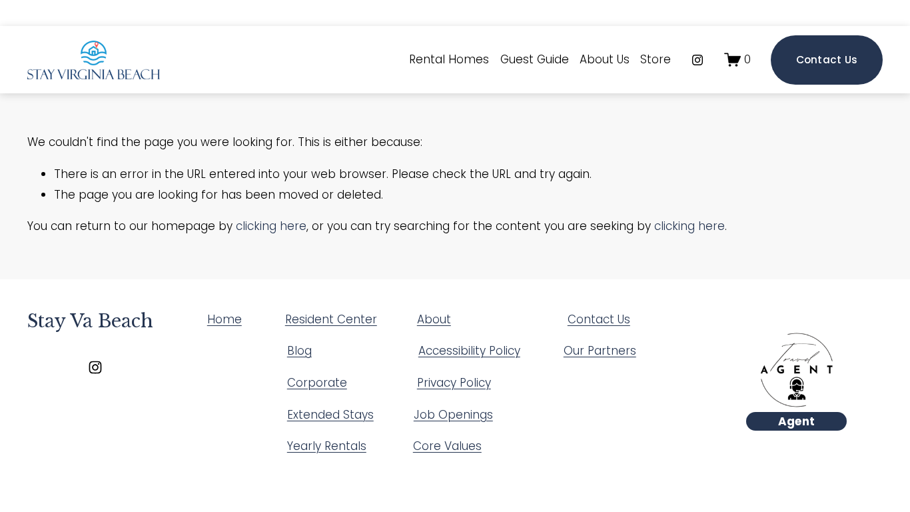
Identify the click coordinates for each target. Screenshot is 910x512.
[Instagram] (697, 60)
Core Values (447, 446)
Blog (299, 351)
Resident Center (331, 319)
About (434, 319)
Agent (796, 421)
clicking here (271, 226)
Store (655, 59)
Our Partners (600, 351)
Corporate (317, 383)
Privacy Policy (454, 383)
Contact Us (827, 60)
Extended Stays (330, 415)
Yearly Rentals (326, 446)
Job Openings (453, 415)
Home (224, 319)
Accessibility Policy (469, 351)
